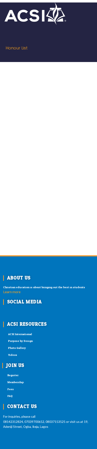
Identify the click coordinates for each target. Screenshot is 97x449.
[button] (75, 13)
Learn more (12, 292)
